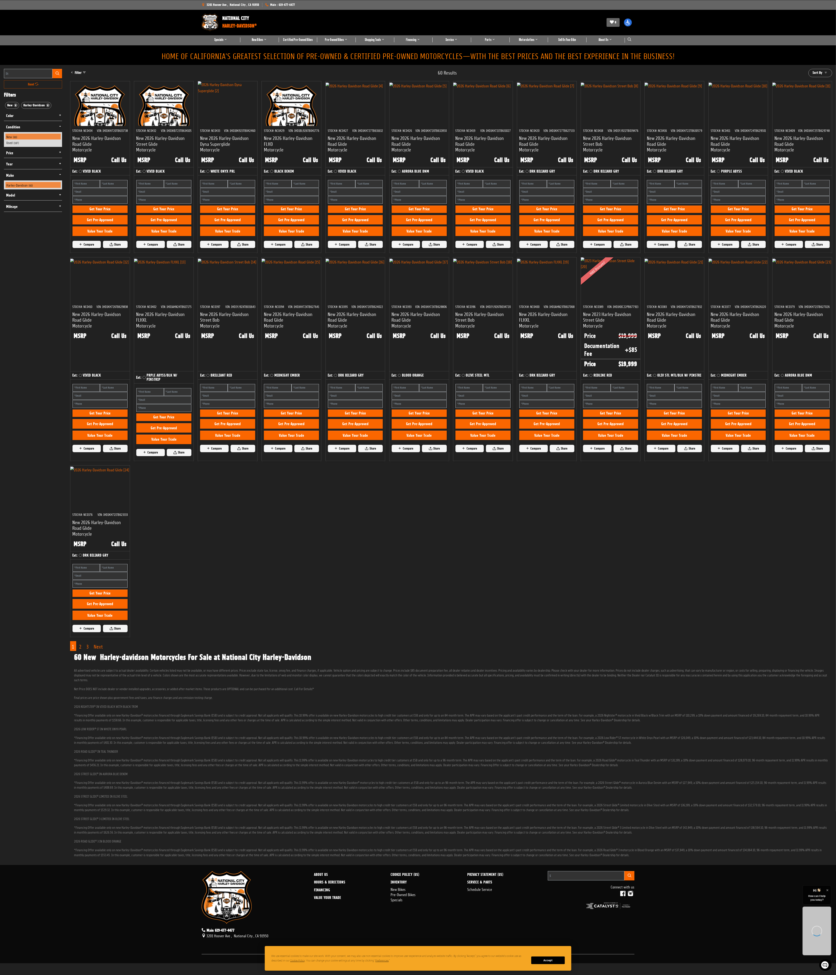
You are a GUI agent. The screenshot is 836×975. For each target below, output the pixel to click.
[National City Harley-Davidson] (210, 22)
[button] (628, 22)
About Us (321, 874)
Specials (397, 899)
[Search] (57, 73)
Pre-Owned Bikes (403, 894)
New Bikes (398, 889)
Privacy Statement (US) (485, 874)
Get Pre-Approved (100, 219)
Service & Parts (479, 882)
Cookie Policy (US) (405, 874)
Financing (322, 890)
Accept (548, 960)
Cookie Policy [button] (329, 960)
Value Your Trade (100, 231)
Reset (31, 84)
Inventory (399, 882)
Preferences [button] (419, 960)
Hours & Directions (329, 882)
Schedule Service (479, 889)
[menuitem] (33, 136)
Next (98, 646)
